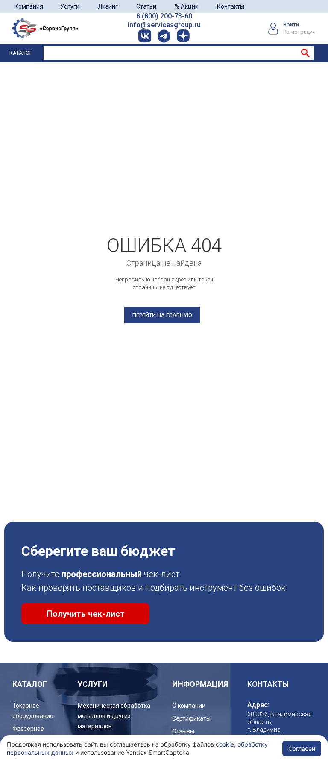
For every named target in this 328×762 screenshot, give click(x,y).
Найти (305, 53)
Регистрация (299, 32)
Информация (200, 684)
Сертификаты (191, 718)
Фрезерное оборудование (32, 733)
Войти (291, 24)
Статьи (146, 6)
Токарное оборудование (32, 710)
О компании (188, 705)
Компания (29, 6)
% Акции (187, 6)
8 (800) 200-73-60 (164, 16)
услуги (93, 684)
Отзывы (183, 731)
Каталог (20, 53)
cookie (225, 744)
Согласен (301, 748)
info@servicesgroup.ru (164, 25)
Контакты (230, 6)
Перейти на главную (162, 315)
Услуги (69, 6)
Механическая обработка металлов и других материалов (114, 716)
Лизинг (108, 6)
